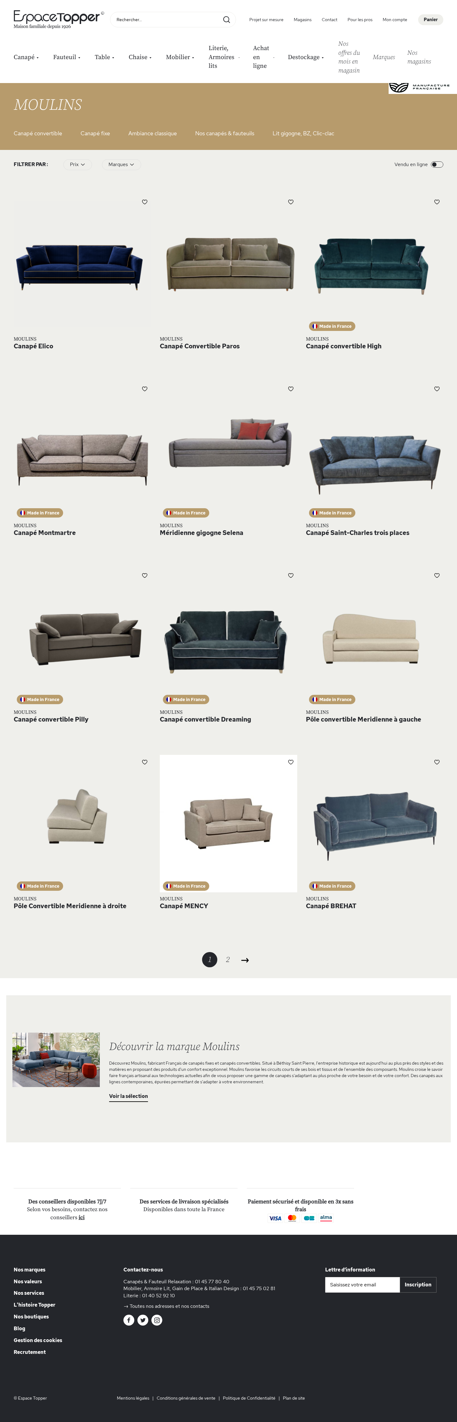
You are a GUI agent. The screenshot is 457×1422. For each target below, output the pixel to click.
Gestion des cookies (38, 1340)
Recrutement (30, 1352)
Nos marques (29, 1269)
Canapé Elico (33, 346)
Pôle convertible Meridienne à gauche (363, 719)
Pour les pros (360, 19)
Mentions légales (133, 1398)
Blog (19, 1328)
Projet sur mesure (266, 19)
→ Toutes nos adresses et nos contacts (166, 1306)
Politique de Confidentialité (249, 1398)
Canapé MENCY (184, 906)
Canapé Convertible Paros (200, 346)
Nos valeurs (28, 1281)
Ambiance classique (152, 133)
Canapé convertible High (343, 346)
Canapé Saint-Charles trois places (357, 533)
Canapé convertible (38, 133)
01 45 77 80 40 (212, 1281)
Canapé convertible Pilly (51, 719)
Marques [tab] (118, 164)
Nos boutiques (31, 1316)
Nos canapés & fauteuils (224, 133)
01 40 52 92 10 (158, 1295)
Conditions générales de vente (186, 1398)
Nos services (29, 1293)
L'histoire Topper (34, 1305)
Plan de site (294, 1398)
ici (82, 1217)
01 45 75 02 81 (259, 1288)
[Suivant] (245, 960)
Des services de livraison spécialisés (184, 1201)
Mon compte (395, 19)
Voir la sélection (128, 1096)
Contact (329, 19)
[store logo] (60, 19)
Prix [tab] (74, 164)
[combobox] (173, 19)
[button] (144, 201)
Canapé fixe (95, 133)
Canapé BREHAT (331, 906)
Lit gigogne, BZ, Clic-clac (303, 133)
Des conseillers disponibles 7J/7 (67, 1201)
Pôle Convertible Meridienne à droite (70, 906)
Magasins (303, 19)
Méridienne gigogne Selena (201, 533)
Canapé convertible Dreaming (205, 719)
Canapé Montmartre (45, 533)
